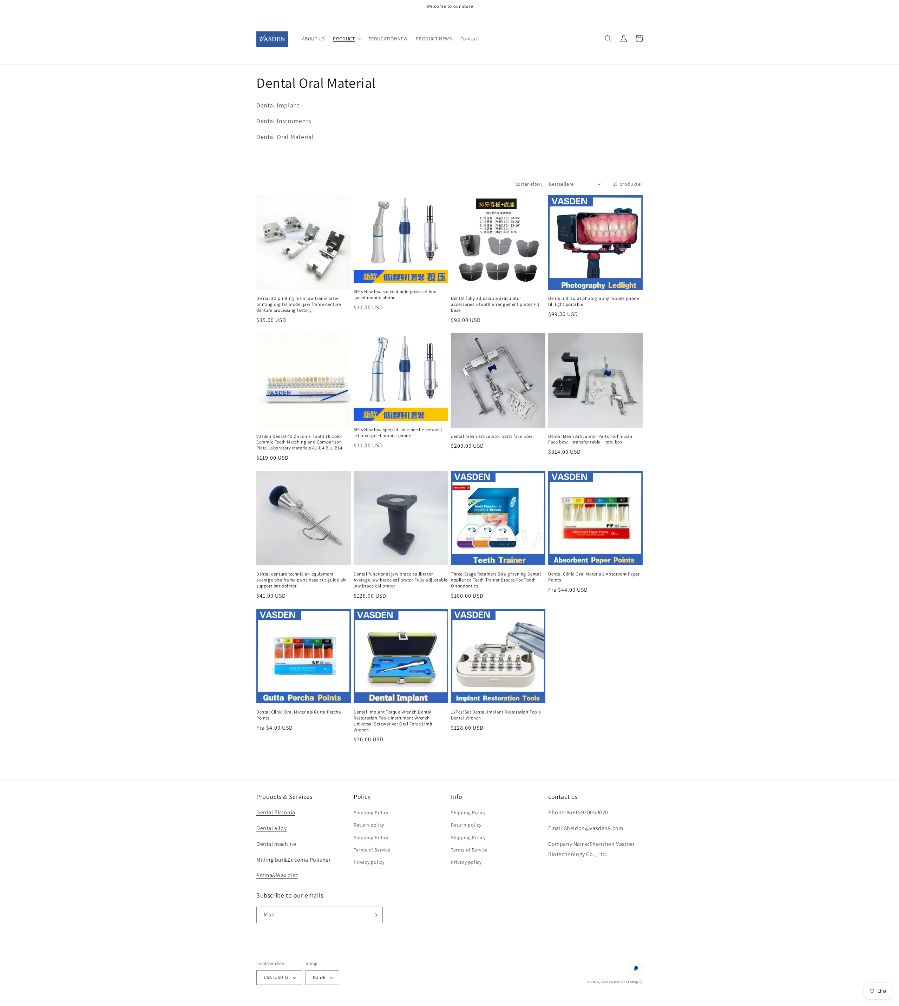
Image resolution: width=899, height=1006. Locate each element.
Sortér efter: (528, 184)
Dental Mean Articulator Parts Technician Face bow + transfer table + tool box (590, 439)
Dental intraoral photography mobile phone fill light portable (593, 301)
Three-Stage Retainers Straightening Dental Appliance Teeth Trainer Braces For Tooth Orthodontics (496, 580)
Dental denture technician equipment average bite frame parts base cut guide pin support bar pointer (301, 580)
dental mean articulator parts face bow (491, 436)
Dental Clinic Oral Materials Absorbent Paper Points (593, 577)
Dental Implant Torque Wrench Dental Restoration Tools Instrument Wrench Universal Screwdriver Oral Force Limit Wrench (393, 721)
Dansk (319, 977)
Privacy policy (369, 862)
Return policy (369, 825)
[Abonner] (374, 915)
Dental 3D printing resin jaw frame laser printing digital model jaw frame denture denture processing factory (298, 304)
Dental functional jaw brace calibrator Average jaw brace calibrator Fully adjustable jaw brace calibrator (400, 580)
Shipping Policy (371, 812)
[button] (346, 38)
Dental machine (276, 844)
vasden (607, 982)
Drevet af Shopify (628, 982)
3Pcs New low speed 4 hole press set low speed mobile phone (395, 295)
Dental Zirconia (275, 812)
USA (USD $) (276, 977)
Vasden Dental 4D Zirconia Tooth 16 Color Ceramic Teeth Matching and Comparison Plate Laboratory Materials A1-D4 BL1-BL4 (299, 442)
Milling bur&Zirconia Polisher (293, 859)
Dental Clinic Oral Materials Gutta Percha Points (298, 715)
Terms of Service (372, 850)
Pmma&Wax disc (277, 875)
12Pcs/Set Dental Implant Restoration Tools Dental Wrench (495, 715)
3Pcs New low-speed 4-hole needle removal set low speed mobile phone (398, 433)
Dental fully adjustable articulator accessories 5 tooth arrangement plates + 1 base (495, 304)
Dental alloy (271, 828)
